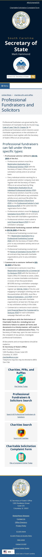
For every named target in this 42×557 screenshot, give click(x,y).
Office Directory (21, 522)
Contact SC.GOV (21, 544)
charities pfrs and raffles (23, 95)
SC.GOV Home (21, 531)
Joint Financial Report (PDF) (18, 222)
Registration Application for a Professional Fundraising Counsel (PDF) (21, 238)
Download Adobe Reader (21, 548)
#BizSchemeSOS (33, 3)
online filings (6, 95)
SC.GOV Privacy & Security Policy (21, 536)
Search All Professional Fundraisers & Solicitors (21, 415)
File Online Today (21, 386)
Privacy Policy (21, 526)
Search (33, 76)
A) (27, 289)
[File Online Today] (21, 379)
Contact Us (21, 519)
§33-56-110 (21, 289)
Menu (5, 86)
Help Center (21, 540)
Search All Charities (21, 438)
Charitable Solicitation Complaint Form (24, 8)
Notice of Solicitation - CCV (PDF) (20, 297)
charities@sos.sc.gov (10, 357)
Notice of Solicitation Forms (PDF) (23, 252)
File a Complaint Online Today (21, 463)
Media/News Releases (21, 516)
